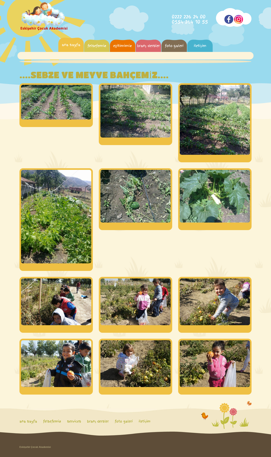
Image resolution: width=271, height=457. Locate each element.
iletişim (200, 45)
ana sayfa (71, 44)
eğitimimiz (122, 45)
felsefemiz (96, 45)
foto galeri (174, 45)
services (74, 421)
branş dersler (148, 45)
